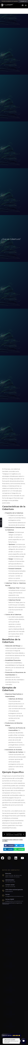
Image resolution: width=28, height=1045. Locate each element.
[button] (9, 845)
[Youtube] (24, 859)
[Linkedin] (17, 859)
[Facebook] (4, 859)
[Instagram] (11, 859)
